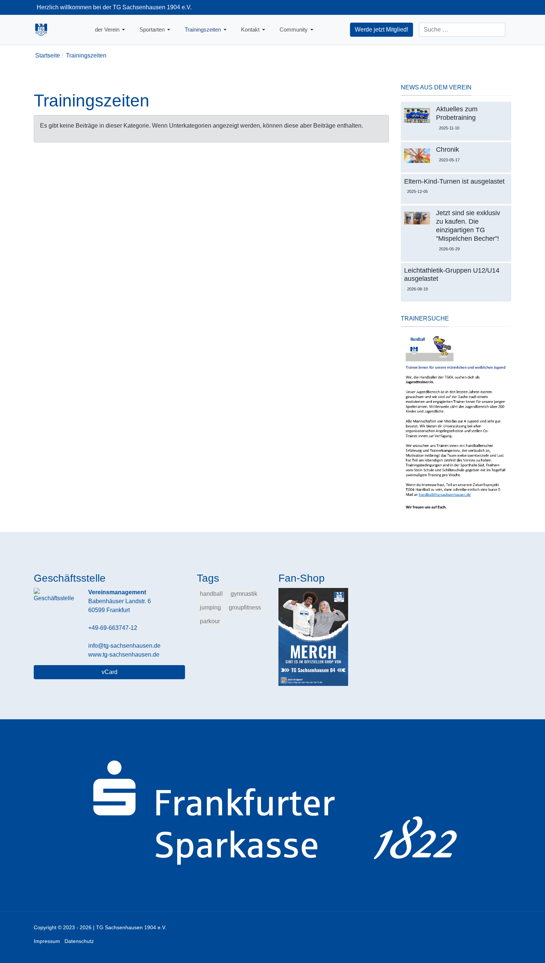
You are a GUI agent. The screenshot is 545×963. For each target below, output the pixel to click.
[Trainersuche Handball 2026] (456, 423)
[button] (111, 30)
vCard (110, 672)
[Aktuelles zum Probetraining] (417, 115)
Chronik (447, 149)
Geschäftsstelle (70, 578)
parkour (210, 621)
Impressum (47, 941)
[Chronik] (417, 155)
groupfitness (245, 607)
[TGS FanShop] (313, 636)
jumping (210, 607)
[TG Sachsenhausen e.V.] (41, 29)
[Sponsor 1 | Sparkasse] (272, 815)
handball (211, 594)
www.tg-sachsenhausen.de (123, 654)
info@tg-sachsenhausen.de (124, 645)
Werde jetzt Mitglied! (381, 29)
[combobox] (462, 30)
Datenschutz (79, 941)
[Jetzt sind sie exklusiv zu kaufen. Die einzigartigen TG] (417, 218)
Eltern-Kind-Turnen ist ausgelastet (454, 181)
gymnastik (244, 594)
